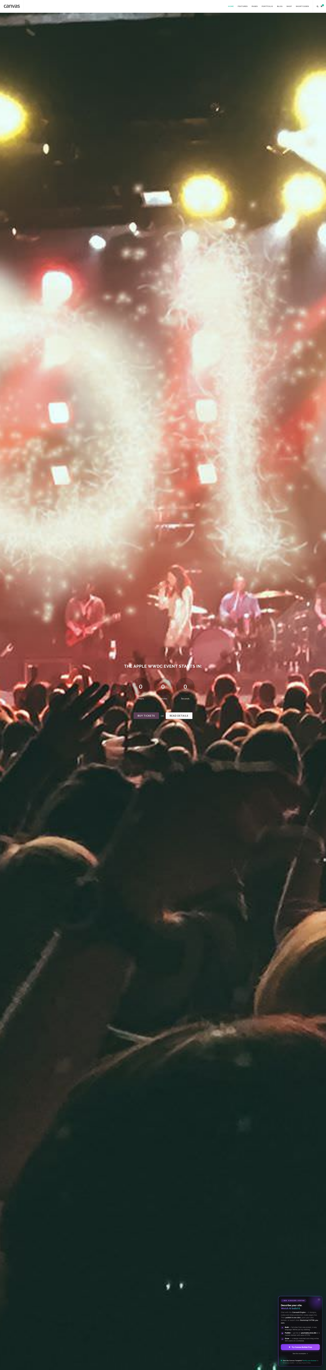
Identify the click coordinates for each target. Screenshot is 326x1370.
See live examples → (300, 1353)
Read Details (179, 715)
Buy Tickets (146, 715)
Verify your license (309, 1360)
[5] (321, 6)
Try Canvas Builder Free (302, 1347)
